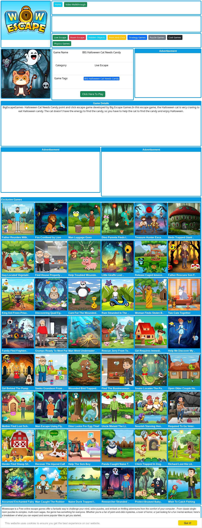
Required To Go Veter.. (181, 426)
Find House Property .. (48, 275)
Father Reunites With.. (15, 237)
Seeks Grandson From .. (49, 388)
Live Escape (60, 37)
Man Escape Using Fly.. (49, 426)
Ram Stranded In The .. (115, 313)
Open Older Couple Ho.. (182, 388)
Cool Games (175, 37)
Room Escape (77, 37)
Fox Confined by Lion (48, 237)
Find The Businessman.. (116, 388)
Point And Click (117, 37)
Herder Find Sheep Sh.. (16, 464)
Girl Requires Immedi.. (148, 350)
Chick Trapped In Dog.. (148, 464)
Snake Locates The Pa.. (149, 388)
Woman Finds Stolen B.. (149, 313)
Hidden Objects (97, 37)
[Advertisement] (109, 23)
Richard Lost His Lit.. (180, 464)
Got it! (187, 523)
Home (58, 4)
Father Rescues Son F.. (182, 275)
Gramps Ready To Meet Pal (51, 350)
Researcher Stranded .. (115, 501)
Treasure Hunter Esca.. (148, 237)
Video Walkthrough (75, 4)
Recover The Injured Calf (50, 464)
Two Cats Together (179, 313)
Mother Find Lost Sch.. (15, 426)
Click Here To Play (92, 94)
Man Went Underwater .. (82, 350)
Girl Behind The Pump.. (16, 388)
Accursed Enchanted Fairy (18, 501)
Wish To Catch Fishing (181, 501)
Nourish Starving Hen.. (148, 426)
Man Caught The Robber (50, 501)
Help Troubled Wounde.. (82, 275)
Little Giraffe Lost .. (113, 275)
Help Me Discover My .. (181, 350)
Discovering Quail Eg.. (48, 313)
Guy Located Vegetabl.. (16, 275)
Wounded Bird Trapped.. (83, 388)
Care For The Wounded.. (83, 313)
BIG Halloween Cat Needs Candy (101, 78)
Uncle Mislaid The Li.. (114, 426)
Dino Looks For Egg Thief (83, 426)
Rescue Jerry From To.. (115, 350)
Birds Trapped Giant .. (181, 237)
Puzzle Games (157, 37)
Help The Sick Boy (79, 464)
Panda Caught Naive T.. (115, 464)
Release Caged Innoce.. (149, 275)
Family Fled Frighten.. (15, 350)
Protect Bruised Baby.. (148, 501)
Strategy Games (137, 37)
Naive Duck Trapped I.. (81, 501)
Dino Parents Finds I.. (114, 237)
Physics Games (62, 43)
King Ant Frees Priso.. (15, 313)
